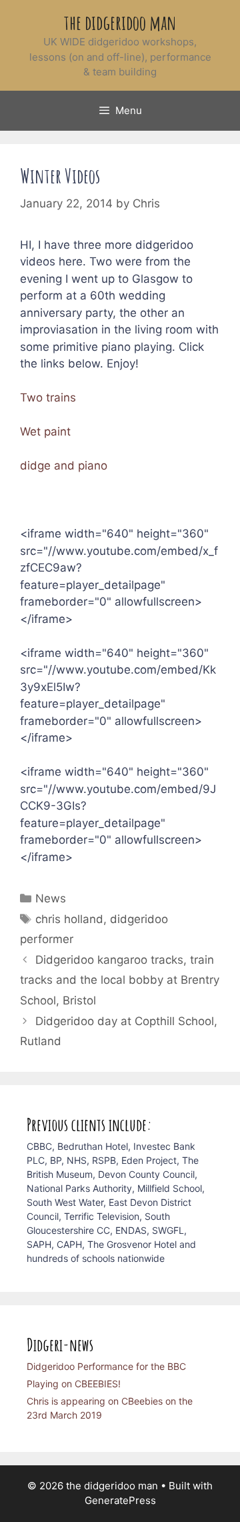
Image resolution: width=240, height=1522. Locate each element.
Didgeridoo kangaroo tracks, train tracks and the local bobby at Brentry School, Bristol (119, 980)
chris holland (69, 919)
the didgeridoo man (120, 22)
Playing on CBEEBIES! (74, 1383)
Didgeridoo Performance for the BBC (106, 1366)
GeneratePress (120, 1500)
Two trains (48, 397)
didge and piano (63, 465)
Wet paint (45, 431)
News (50, 898)
